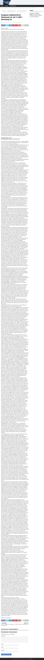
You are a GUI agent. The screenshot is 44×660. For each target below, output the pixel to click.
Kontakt (6, 5)
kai (10, 22)
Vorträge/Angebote (12, 10)
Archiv (2, 5)
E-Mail (2, 647)
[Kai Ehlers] (22, 4)
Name (2, 643)
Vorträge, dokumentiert (16, 22)
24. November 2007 (5, 22)
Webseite (2, 650)
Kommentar (3, 635)
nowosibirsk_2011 (13, 5)
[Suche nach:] (37, 7)
